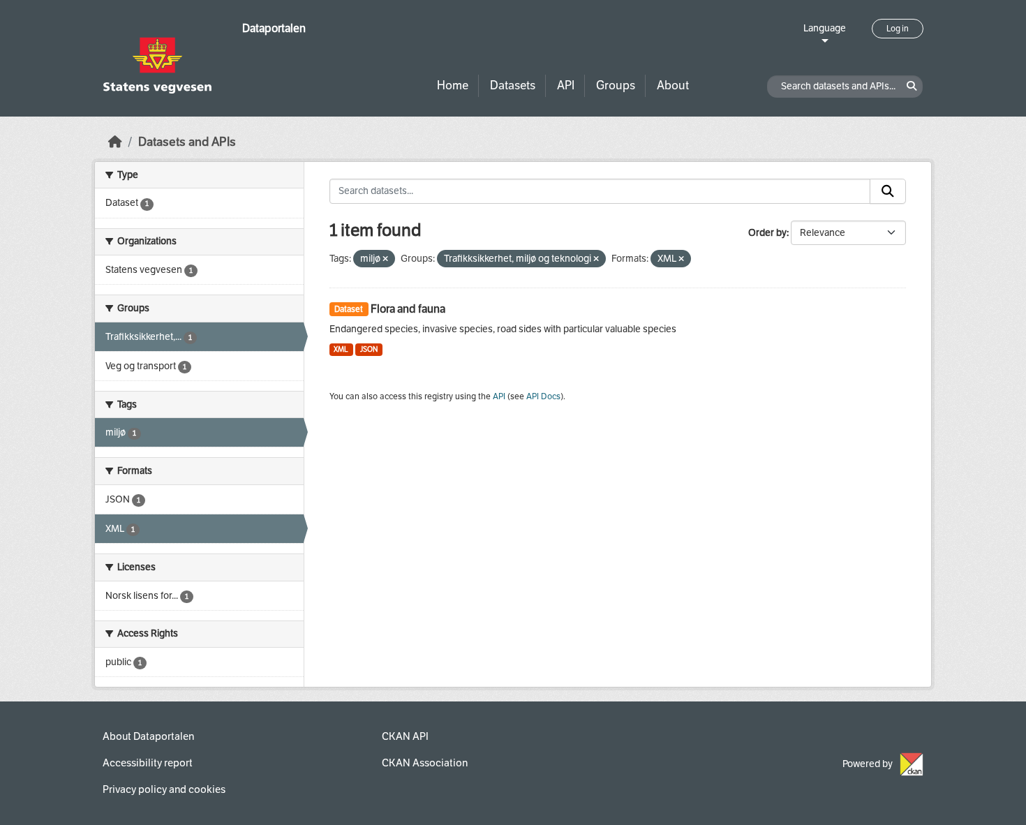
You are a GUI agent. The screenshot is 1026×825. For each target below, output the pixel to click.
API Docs (543, 396)
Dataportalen (274, 28)
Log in (897, 29)
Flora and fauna (408, 308)
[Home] (115, 142)
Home (452, 85)
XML (341, 349)
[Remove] (385, 259)
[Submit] (888, 191)
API (565, 85)
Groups (615, 85)
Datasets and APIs (187, 142)
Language (824, 28)
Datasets (512, 85)
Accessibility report (148, 763)
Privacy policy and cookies (164, 789)
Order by (767, 233)
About (673, 85)
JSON (369, 349)
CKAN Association (425, 763)
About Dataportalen (148, 736)
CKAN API (405, 736)
